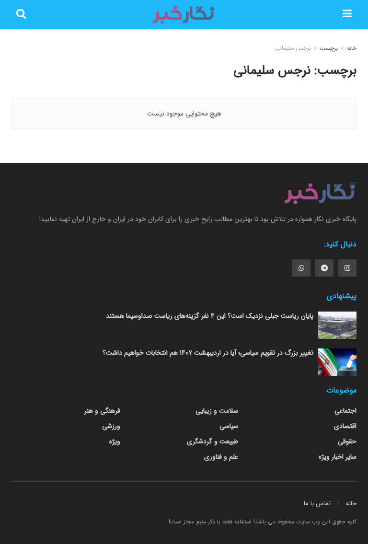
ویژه (114, 441)
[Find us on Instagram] (347, 268)
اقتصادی (345, 426)
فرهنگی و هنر (102, 410)
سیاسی (228, 426)
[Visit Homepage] (184, 14)
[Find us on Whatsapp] (301, 268)
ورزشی (111, 426)
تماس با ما (317, 503)
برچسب (329, 48)
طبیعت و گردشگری (212, 441)
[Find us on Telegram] (324, 268)
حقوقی (347, 441)
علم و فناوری (221, 456)
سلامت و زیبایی (217, 410)
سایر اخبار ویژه (337, 456)
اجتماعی (345, 410)
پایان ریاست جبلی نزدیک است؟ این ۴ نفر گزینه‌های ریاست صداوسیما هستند (209, 316)
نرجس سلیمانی (293, 48)
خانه (350, 48)
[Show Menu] (347, 14)
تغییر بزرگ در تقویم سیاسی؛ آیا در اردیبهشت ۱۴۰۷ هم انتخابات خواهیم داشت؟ (208, 352)
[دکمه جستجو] (21, 14)
